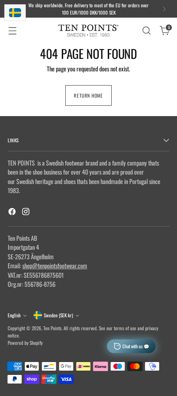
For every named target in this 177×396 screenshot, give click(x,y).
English (14, 315)
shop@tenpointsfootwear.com (54, 265)
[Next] (164, 9)
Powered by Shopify (25, 342)
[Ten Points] (88, 31)
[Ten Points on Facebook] (13, 212)
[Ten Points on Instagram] (26, 212)
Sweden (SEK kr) (58, 315)
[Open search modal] (146, 31)
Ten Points (52, 328)
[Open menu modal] (12, 31)
